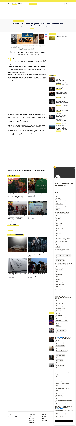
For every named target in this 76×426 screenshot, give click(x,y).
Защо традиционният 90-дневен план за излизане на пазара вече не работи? (36, 254)
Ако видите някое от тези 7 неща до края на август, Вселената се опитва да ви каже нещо (61, 127)
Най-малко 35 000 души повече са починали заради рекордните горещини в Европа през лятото (36, 275)
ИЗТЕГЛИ (57, 37)
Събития (32, 28)
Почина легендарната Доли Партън (61, 88)
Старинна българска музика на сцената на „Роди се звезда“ (36, 194)
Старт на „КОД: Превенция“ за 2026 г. (37, 216)
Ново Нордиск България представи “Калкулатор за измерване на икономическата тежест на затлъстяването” (16, 218)
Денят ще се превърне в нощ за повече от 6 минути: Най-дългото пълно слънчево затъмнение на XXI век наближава (61, 119)
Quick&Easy (45, 420)
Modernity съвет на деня (61, 36)
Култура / (10, 21)
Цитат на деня (12, 252)
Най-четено (52, 75)
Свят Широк (31, 418)
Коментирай (10, 230)
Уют (30, 416)
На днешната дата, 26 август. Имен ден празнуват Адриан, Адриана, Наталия (17, 275)
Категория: (26, 3)
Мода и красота (32, 414)
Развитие (44, 416)
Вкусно (44, 414)
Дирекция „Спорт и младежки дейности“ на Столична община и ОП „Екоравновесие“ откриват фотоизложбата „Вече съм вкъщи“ (16, 195)
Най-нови (52, 313)
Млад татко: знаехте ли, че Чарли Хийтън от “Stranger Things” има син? (62, 109)
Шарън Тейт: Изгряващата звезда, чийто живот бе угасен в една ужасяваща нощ (62, 102)
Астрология (31, 422)
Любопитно (58, 84)
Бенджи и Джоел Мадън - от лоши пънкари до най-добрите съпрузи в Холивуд (62, 94)
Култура (44, 418)
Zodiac (66, 4)
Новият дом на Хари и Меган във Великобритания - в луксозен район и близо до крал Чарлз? (62, 80)
